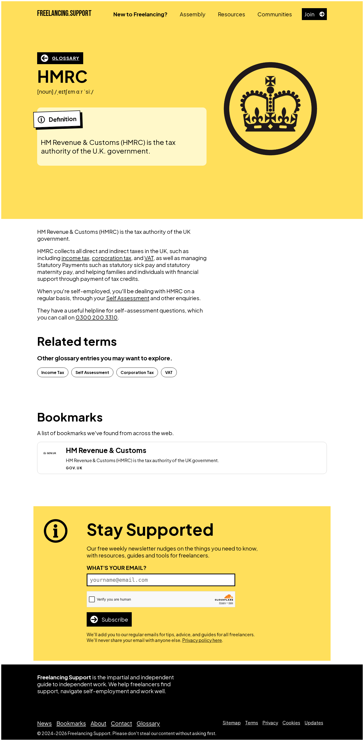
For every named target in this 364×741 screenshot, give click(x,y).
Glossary (65, 58)
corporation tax (111, 257)
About (98, 723)
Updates (314, 722)
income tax (75, 257)
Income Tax (52, 372)
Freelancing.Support (64, 13)
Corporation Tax (137, 372)
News (44, 723)
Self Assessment (127, 297)
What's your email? (116, 567)
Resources (231, 14)
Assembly (193, 14)
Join (309, 14)
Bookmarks (71, 723)
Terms (251, 722)
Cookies (291, 722)
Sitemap (232, 722)
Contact (121, 723)
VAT (149, 257)
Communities (275, 14)
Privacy (270, 722)
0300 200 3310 (97, 317)
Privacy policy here (202, 640)
